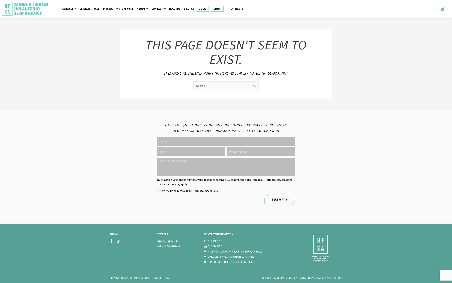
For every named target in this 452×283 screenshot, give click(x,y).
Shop (217, 8)
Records (174, 8)
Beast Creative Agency (328, 277)
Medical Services (168, 241)
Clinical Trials (90, 8)
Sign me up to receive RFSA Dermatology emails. (189, 191)
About (141, 8)
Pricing (108, 8)
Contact (157, 8)
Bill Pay (189, 8)
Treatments (235, 8)
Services (68, 8)
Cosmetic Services (168, 245)
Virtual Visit (124, 8)
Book (202, 8)
